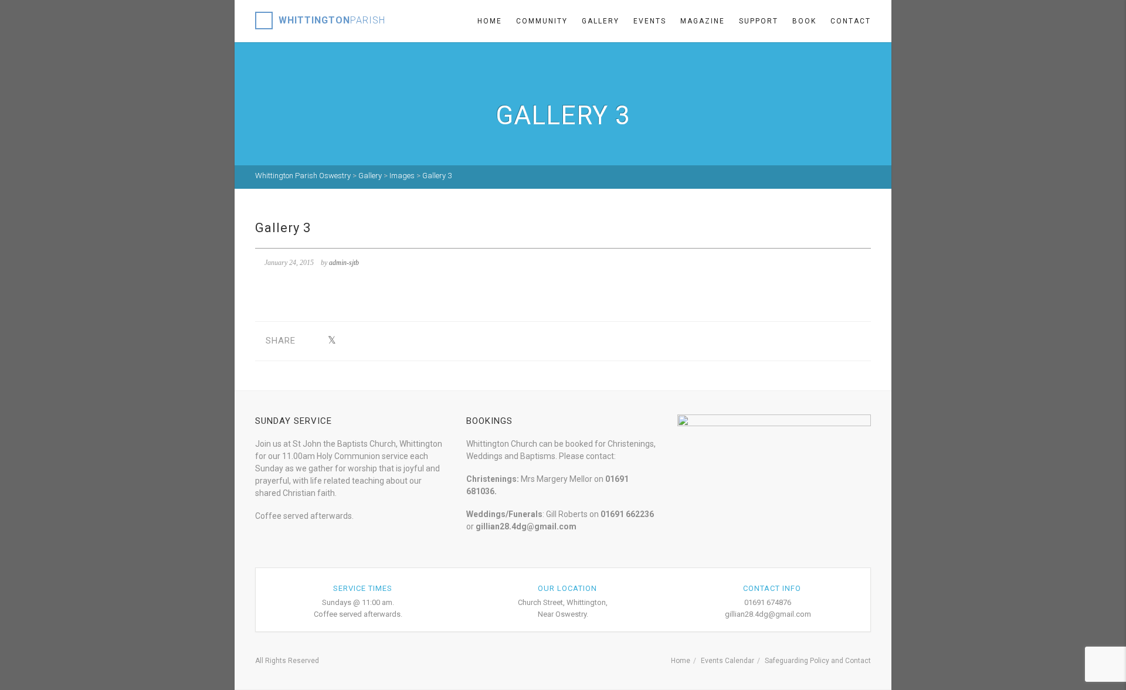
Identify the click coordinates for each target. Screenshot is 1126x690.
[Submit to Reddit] (404, 341)
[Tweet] (331, 341)
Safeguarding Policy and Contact (818, 661)
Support (758, 21)
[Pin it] (386, 341)
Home (489, 21)
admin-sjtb (344, 263)
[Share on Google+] (349, 341)
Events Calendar (727, 661)
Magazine (702, 21)
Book (804, 21)
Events (649, 21)
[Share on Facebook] (313, 341)
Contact (850, 21)
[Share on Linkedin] (422, 341)
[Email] (440, 341)
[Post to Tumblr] (368, 341)
